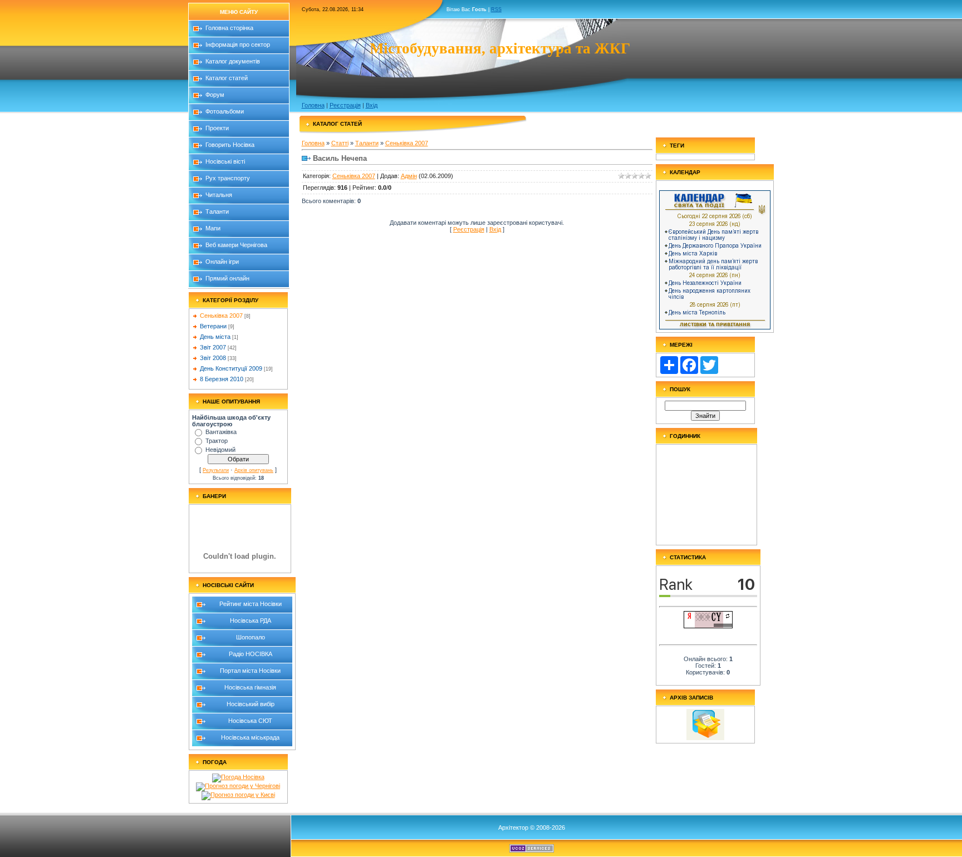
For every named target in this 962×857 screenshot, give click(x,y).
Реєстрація (345, 105)
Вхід (371, 105)
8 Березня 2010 (221, 379)
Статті (340, 143)
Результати (216, 470)
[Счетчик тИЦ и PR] (708, 626)
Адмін (409, 176)
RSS (496, 9)
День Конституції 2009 (231, 368)
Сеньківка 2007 (221, 315)
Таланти (367, 143)
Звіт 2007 (213, 347)
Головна (313, 105)
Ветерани (213, 326)
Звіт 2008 (213, 357)
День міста (215, 336)
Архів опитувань (253, 470)
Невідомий (220, 449)
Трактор (216, 440)
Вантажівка (221, 431)
